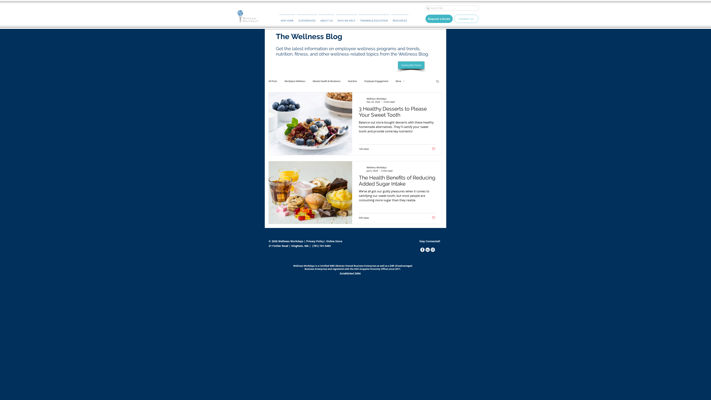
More (398, 81)
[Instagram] (433, 250)
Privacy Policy (315, 241)
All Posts (272, 81)
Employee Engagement (376, 81)
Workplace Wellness (295, 81)
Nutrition (352, 81)
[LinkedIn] (427, 250)
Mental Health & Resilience (327, 81)
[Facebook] (422, 250)
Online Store (334, 241)
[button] (307, 19)
